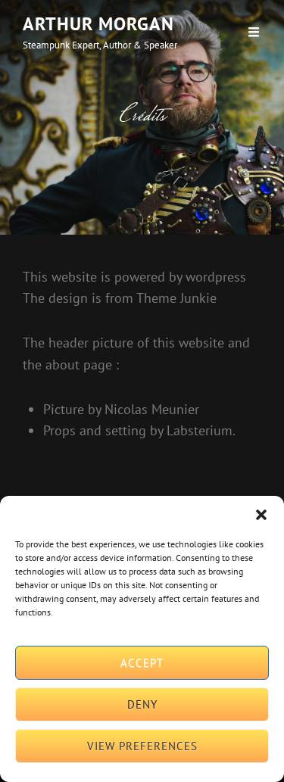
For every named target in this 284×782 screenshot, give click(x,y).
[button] (261, 514)
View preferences (142, 746)
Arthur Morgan (98, 24)
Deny (142, 704)
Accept (142, 663)
